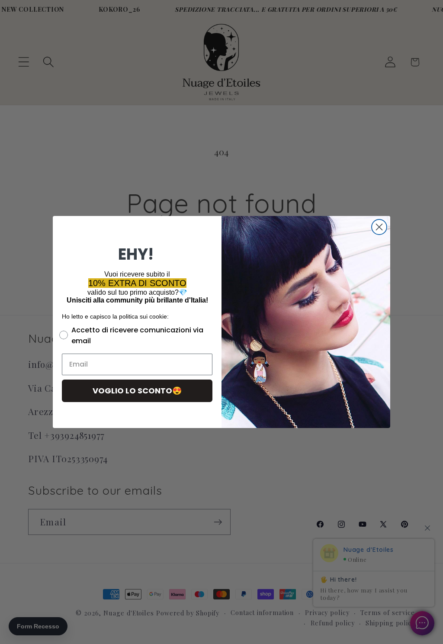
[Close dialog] (379, 227)
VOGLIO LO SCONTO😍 (137, 390)
